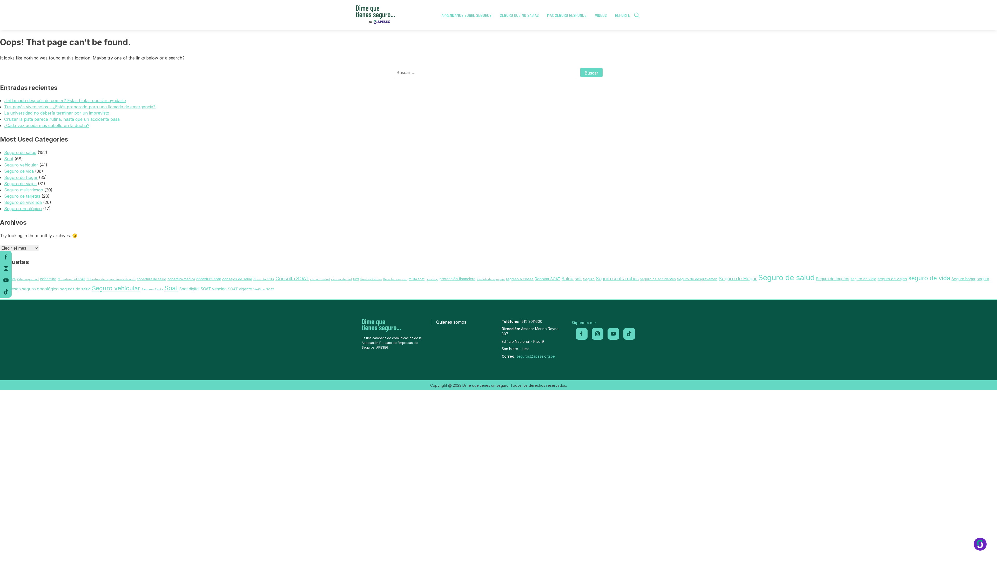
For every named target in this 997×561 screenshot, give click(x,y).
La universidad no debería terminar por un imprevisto (56, 113)
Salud (568, 278)
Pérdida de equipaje (491, 279)
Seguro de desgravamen (697, 279)
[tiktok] (6, 292)
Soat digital (189, 288)
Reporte (622, 15)
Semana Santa (152, 289)
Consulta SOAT (292, 279)
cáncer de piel (341, 279)
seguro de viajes (892, 279)
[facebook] (6, 257)
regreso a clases (520, 279)
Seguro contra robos (617, 278)
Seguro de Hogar (738, 279)
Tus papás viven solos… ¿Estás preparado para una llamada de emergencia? (80, 106)
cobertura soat (208, 279)
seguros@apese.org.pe (535, 356)
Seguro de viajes (20, 183)
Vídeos (601, 15)
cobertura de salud (151, 279)
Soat (8, 158)
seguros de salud (75, 289)
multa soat (417, 279)
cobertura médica (181, 279)
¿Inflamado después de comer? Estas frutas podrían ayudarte (65, 100)
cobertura (48, 279)
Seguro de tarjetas (22, 196)
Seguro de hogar (21, 177)
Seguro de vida (19, 171)
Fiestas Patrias (371, 279)
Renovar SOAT (547, 279)
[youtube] (6, 280)
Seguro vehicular (21, 165)
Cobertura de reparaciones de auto (111, 279)
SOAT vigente (240, 289)
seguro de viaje (863, 279)
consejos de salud (237, 279)
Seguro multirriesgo (23, 189)
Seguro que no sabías (519, 15)
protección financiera (457, 279)
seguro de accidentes (658, 279)
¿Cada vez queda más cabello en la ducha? (46, 125)
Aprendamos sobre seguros (466, 15)
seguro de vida (929, 278)
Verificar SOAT (263, 289)
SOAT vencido (214, 288)
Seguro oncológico (23, 208)
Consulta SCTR (263, 279)
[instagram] (6, 268)
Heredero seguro (395, 279)
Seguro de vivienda (23, 202)
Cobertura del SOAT (71, 279)
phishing (432, 279)
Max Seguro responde (567, 15)
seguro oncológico (40, 288)
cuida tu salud (320, 279)
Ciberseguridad (28, 279)
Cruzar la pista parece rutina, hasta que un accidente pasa (62, 119)
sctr (578, 278)
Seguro (589, 279)
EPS (356, 279)
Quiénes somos (451, 322)
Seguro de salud (20, 152)
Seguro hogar (963, 279)
